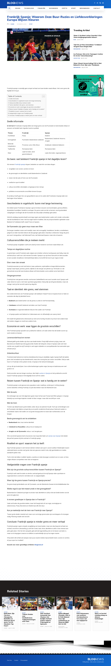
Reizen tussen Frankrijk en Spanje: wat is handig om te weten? (26, 109)
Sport (31, 24)
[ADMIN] (8, 24)
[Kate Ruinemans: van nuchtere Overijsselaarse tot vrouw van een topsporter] (83, 603)
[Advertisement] (38, 75)
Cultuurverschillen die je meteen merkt (20, 103)
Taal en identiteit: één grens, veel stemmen (21, 105)
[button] (9, 8)
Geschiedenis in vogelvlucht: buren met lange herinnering (25, 101)
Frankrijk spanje (20, 164)
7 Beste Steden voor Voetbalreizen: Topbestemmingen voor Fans (29, 617)
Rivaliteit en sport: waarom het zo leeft (20, 111)
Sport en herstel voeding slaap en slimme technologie (101, 616)
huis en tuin (77, 58)
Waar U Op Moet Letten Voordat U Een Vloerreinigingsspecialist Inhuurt (88, 36)
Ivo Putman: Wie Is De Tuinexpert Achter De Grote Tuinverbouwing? (88, 55)
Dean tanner (61, 626)
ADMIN (12, 24)
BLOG (75, 39)
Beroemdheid (77, 49)
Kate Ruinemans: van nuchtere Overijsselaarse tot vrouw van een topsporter (83, 616)
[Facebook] (95, 3)
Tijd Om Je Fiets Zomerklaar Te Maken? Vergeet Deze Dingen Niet (88, 45)
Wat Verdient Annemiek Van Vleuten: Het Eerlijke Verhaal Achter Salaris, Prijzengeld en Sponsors (46, 618)
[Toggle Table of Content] (42, 96)
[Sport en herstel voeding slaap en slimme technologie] (101, 603)
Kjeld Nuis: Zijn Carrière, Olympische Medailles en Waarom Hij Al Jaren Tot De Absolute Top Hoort (9, 619)
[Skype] (100, 3)
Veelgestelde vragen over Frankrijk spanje (21, 113)
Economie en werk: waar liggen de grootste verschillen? (25, 107)
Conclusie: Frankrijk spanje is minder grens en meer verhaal (25, 115)
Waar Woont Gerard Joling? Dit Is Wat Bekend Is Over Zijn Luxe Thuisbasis (88, 64)
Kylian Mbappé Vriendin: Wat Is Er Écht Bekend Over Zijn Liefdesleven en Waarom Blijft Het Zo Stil (64, 618)
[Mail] (97, 3)
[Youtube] (103, 3)
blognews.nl (39, 545)
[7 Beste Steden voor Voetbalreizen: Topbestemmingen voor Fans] (28, 603)
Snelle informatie (14, 98)
